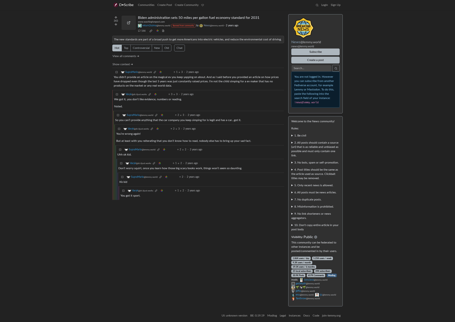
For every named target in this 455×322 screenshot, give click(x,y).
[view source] (163, 31)
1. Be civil (300, 135)
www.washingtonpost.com (151, 22)
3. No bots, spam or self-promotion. (316, 162)
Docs (306, 315)
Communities (146, 5)
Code (316, 315)
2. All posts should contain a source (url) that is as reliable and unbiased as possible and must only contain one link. (314, 149)
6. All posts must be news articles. (315, 192)
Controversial (141, 48)
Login (324, 5)
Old (166, 48)
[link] (151, 31)
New (157, 48)
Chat (179, 48)
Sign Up (336, 5)
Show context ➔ (123, 64)
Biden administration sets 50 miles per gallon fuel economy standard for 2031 (198, 18)
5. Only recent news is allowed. (313, 185)
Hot (117, 48)
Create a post (315, 60)
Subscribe (315, 51)
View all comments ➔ (126, 56)
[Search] (317, 5)
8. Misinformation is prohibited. (314, 206)
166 (143, 31)
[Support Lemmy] (202, 5)
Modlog (331, 275)
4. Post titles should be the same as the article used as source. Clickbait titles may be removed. (314, 174)
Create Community (187, 5)
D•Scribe (126, 5)
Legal (283, 315)
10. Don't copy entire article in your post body (315, 227)
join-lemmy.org (331, 315)
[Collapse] (116, 72)
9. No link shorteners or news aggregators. (311, 215)
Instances (295, 315)
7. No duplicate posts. (308, 199)
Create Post (164, 5)
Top (126, 48)
